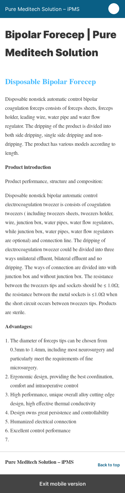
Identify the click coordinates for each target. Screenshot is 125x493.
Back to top (109, 464)
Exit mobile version (62, 483)
